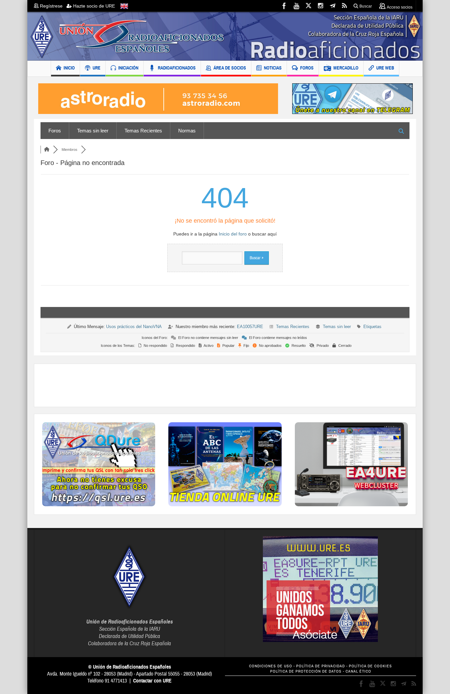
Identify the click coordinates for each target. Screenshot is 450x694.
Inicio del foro (233, 233)
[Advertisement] (225, 385)
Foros (54, 130)
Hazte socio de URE (93, 6)
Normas (187, 130)
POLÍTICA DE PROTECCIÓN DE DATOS (306, 671)
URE (96, 68)
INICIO (69, 68)
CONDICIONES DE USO (270, 666)
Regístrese (53, 6)
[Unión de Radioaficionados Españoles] (225, 36)
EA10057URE (250, 326)
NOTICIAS (273, 68)
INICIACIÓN (128, 68)
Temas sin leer (92, 130)
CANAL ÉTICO (358, 671)
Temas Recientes (143, 130)
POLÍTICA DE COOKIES (370, 666)
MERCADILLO (345, 68)
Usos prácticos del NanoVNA (134, 326)
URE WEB (385, 68)
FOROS (307, 68)
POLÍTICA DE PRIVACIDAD (320, 666)
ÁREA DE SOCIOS (229, 68)
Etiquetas (372, 326)
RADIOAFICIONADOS (177, 68)
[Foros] (46, 150)
